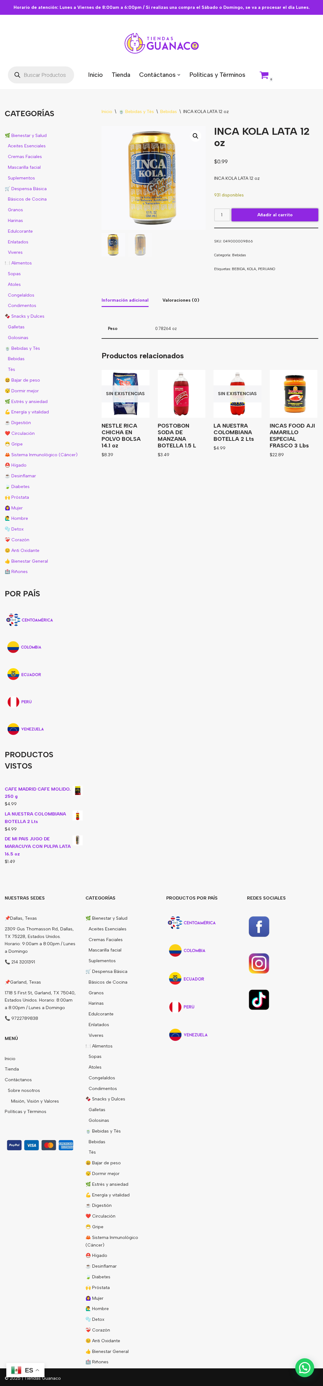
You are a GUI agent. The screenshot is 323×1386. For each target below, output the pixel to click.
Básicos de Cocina (27, 199)
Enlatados (18, 242)
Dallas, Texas (23, 918)
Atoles (14, 284)
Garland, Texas (25, 982)
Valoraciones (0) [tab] (180, 300)
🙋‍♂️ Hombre (16, 518)
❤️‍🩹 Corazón (17, 539)
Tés (11, 369)
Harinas (15, 220)
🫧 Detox (14, 529)
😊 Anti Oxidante (22, 550)
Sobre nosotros (24, 1090)
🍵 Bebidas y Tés (22, 348)
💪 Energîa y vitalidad (27, 412)
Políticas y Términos (217, 74)
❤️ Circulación (20, 433)
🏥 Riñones (16, 571)
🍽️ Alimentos (18, 263)
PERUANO (266, 269)
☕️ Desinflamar (20, 476)
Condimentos (22, 305)
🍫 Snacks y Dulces (24, 316)
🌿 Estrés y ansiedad (26, 401)
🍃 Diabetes (17, 486)
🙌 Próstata (17, 497)
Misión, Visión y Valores (35, 1101)
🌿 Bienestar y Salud (26, 135)
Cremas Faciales (25, 156)
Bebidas (16, 358)
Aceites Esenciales (27, 146)
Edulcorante (20, 231)
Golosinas (18, 337)
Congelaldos (21, 295)
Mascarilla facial (24, 167)
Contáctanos (18, 1079)
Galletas (16, 327)
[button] (178, 75)
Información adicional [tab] (125, 300)
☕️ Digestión (18, 422)
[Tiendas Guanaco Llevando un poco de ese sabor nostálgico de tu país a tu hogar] (162, 43)
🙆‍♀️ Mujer (14, 508)
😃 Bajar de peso (22, 380)
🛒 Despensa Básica (26, 188)
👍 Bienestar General (26, 561)
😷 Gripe (14, 444)
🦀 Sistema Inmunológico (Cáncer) (41, 454)
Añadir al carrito (275, 215)
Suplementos (21, 178)
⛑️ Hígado (15, 465)
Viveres (15, 252)
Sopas (14, 273)
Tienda (121, 74)
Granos (15, 210)
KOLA (251, 269)
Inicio (95, 74)
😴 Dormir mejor (22, 391)
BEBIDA (238, 269)
